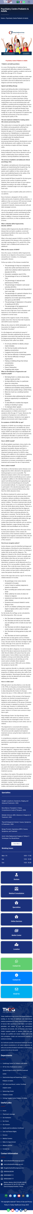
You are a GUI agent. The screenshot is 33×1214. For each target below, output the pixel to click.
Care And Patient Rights (10, 1131)
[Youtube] (19, 1195)
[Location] (16, 944)
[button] (28, 2)
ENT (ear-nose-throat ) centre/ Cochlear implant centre (14, 1086)
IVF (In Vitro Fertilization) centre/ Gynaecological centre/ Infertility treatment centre (15, 1070)
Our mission (6, 1124)
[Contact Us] (16, 961)
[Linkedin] (27, 1195)
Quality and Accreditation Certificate (13, 1128)
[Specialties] (16, 902)
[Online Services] (16, 916)
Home (3, 18)
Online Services (16, 921)
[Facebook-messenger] (16, 1210)
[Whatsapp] (24, 2)
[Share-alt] (25, 1210)
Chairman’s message (9, 1114)
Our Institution (7, 1117)
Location (16, 949)
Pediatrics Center (8, 1095)
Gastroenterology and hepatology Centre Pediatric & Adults (14, 1079)
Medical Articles (7, 1145)
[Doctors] (16, 874)
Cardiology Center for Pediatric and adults (15, 1063)
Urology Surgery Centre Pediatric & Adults (15, 1098)
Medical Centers (7, 1138)
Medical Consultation (16, 893)
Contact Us (16, 966)
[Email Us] (16, 989)
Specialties (17, 907)
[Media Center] (16, 930)
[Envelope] (12, 1210)
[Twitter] (14, 1195)
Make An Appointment (9, 1142)
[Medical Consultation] (16, 888)
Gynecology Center (8, 1091)
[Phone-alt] (21, 1210)
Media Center (16, 935)
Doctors (16, 879)
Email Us (16, 994)
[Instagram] (23, 1195)
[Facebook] (10, 1195)
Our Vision (6, 1121)
